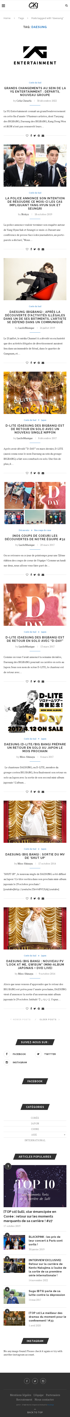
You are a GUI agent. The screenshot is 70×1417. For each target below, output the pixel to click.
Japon (43, 420)
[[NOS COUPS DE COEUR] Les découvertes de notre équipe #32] (35, 503)
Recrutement (24, 1399)
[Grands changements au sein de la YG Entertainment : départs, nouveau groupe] (35, 55)
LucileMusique (26, 328)
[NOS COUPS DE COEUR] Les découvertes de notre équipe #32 (35, 537)
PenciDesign (50, 1405)
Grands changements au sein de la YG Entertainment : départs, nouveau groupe (35, 91)
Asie (34, 1134)
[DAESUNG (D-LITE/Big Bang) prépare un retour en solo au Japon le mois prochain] (35, 711)
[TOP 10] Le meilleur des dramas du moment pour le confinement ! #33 (47, 1316)
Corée (35, 1117)
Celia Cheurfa (24, 100)
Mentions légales (20, 1395)
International (35, 1140)
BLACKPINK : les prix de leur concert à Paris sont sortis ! (46, 1240)
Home (7, 18)
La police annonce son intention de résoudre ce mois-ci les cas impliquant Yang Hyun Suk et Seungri (35, 203)
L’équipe (39, 1395)
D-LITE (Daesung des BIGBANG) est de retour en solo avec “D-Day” (35, 639)
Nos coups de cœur (42, 530)
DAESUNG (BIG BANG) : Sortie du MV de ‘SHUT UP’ (35, 856)
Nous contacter (44, 1399)
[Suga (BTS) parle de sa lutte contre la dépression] (14, 1296)
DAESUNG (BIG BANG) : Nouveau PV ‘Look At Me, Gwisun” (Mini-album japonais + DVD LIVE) (35, 964)
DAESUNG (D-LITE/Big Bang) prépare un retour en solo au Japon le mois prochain (35, 748)
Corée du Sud (35, 83)
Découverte (24, 530)
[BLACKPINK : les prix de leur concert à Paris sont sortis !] (14, 1242)
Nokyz (25, 214)
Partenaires (53, 1395)
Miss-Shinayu (27, 757)
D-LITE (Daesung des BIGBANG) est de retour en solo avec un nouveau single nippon (35, 429)
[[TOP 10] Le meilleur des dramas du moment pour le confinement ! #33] (14, 1318)
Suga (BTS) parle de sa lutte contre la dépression (47, 1293)
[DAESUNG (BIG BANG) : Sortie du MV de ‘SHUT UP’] (35, 822)
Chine (35, 1129)
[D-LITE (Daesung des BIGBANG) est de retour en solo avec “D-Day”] (35, 605)
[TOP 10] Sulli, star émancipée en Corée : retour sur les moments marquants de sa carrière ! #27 (30, 1216)
